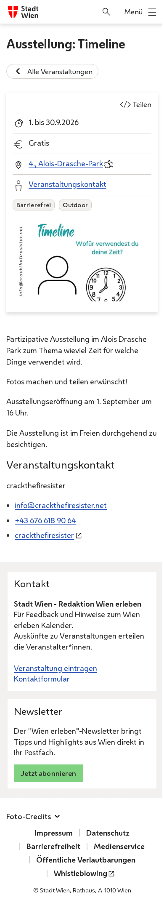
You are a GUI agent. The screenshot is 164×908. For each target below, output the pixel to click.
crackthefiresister (44, 535)
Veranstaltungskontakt (67, 184)
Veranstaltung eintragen (55, 668)
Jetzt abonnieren (49, 773)
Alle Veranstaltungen (60, 71)
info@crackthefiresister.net (61, 505)
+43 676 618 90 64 (45, 520)
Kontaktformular (42, 679)
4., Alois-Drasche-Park (66, 163)
